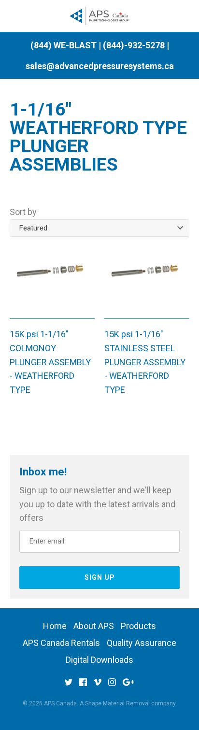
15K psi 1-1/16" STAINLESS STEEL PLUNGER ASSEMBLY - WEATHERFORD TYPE (144, 362)
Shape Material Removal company (130, 703)
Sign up (100, 577)
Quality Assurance (141, 643)
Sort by (23, 212)
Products (138, 626)
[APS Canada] (100, 16)
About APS (93, 626)
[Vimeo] (97, 685)
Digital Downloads (99, 660)
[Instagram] (112, 685)
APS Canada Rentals (61, 643)
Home (55, 626)
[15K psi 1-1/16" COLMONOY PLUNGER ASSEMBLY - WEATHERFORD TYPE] (52, 279)
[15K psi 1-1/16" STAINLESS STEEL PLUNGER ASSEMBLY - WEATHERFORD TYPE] (146, 279)
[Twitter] (68, 685)
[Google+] (128, 685)
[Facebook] (83, 685)
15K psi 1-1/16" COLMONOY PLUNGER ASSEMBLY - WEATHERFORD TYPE (50, 362)
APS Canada (60, 703)
